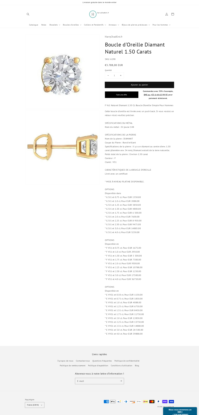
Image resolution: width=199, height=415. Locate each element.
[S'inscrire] (121, 381)
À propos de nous (65, 361)
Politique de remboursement (73, 365)
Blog (137, 365)
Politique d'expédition (98, 365)
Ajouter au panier (139, 84)
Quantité (108, 70)
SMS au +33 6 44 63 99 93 (156, 94)
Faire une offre (121, 94)
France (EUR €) (33, 405)
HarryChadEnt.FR (168, 407)
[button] (28, 14)
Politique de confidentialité (127, 361)
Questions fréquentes (102, 361)
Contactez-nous (83, 361)
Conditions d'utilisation (121, 365)
